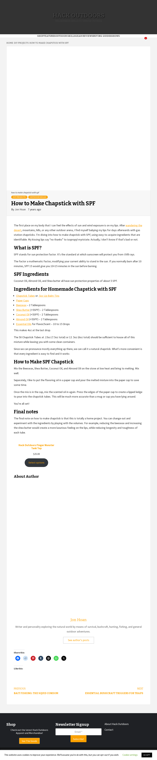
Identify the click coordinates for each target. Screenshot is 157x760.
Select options (36, 462)
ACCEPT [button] (146, 755)
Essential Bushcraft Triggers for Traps (114, 691)
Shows (115, 36)
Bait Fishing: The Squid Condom (36, 691)
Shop (40, 36)
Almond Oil (22, 319)
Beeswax (21, 305)
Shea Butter (23, 310)
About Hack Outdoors (117, 724)
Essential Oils (23, 324)
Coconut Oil (22, 314)
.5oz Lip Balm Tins (48, 295)
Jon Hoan (20, 209)
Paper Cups (22, 300)
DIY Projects (19, 197)
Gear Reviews (84, 36)
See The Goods (29, 740)
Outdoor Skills (65, 36)
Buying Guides (102, 36)
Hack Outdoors (79, 15)
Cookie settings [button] (130, 754)
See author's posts (78, 640)
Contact (109, 729)
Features (50, 36)
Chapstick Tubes (25, 295)
